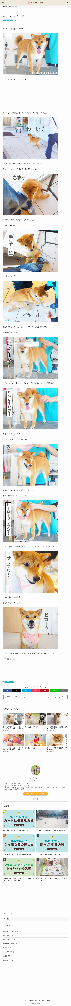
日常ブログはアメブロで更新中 (35, 793)
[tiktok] (35, 799)
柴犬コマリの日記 (9, 20)
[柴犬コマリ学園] (35, 2)
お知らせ (9, 960)
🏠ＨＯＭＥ (24, 1000)
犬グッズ (9, 935)
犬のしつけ (10, 939)
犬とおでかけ (11, 943)
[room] (38, 799)
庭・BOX (9, 956)
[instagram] (33, 799)
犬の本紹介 (10, 952)
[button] (7, 690)
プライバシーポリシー (34, 1000)
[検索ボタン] (68, 2)
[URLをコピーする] (63, 690)
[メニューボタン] (2, 2)
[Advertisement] (35, 96)
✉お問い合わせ (46, 1000)
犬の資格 (9, 947)
